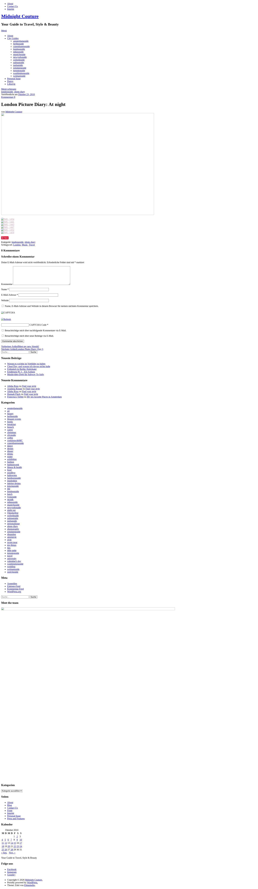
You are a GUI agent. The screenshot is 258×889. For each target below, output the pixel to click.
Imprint (10, 9)
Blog (9, 805)
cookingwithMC (15, 440)
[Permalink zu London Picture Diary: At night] (77, 214)
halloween (12, 475)
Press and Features (16, 818)
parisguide (18, 65)
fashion (10, 462)
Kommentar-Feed (15, 589)
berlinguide (18, 43)
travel (9, 556)
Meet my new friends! (20, 346)
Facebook (11, 869)
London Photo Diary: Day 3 (22, 349)
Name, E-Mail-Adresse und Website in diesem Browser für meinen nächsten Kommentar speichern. (52, 306)
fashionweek (13, 464)
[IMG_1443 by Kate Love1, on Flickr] (7, 224)
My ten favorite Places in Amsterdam (44, 397)
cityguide (11, 435)
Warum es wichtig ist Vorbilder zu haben (26, 363)
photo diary (19, 91)
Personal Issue (14, 78)
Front (9, 810)
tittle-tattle (11, 550)
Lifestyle (11, 84)
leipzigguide (13, 486)
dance (10, 446)
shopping (11, 534)
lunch (9, 494)
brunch (10, 427)
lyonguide (12, 497)
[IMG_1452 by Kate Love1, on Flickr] (7, 230)
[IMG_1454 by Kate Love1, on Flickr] (7, 219)
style (9, 539)
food (9, 470)
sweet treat (12, 542)
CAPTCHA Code (37, 325)
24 (21, 846)
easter (10, 456)
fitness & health (14, 467)
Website (5, 300)
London (17, 245)
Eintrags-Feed (13, 586)
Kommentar (6, 284)
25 (3, 849)
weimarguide (19, 76)
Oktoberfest (12, 513)
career (10, 429)
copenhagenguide (21, 46)
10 (21, 839)
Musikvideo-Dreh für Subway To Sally (25, 374)
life (8, 488)
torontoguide (19, 70)
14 (12, 843)
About (10, 3)
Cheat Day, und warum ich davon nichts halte (28, 366)
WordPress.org (14, 591)
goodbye (11, 472)
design (10, 448)
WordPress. (32, 882)
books (10, 421)
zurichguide (12, 572)
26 (6, 849)
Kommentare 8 (8, 97)
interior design (14, 483)
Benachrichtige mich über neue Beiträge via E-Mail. (29, 336)
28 (12, 849)
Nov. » (12, 852)
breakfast (11, 424)
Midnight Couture (20, 16)
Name (5, 289)
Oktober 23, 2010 (26, 94)
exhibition (12, 459)
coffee (10, 438)
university (11, 558)
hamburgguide (14, 478)
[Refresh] (6, 319)
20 (9, 846)
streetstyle (11, 537)
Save (6, 238)
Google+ (11, 875)
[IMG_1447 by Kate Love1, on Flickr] (7, 227)
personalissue (13, 523)
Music (25, 245)
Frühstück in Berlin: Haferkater (22, 369)
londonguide (19, 49)
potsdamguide (19, 68)
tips (8, 548)
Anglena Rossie (14, 388)
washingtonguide (21, 73)
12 (6, 843)
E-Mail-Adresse (9, 295)
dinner (10, 451)
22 (15, 846)
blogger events (14, 419)
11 (3, 843)
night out (11, 510)
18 (3, 846)
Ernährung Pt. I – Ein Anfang (21, 372)
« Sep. (4, 852)
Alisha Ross (13, 386)
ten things (11, 545)
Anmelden (12, 583)
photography (13, 529)
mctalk (10, 499)
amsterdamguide (21, 41)
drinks (10, 454)
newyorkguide (20, 57)
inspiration (12, 480)
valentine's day (14, 561)
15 (15, 843)
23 (18, 846)
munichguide (19, 54)
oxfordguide (19, 60)
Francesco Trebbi (15, 397)
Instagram (11, 872)
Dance (10, 81)
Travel (32, 245)
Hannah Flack (13, 394)
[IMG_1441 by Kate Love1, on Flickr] (7, 222)
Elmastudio (29, 885)
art (8, 411)
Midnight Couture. (34, 880)
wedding (11, 566)
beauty (10, 413)
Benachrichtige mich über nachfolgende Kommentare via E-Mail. (35, 330)
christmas (11, 432)
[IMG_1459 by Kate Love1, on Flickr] (7, 232)
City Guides (13, 38)
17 (21, 843)
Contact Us (12, 6)
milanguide (18, 52)
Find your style (29, 386)
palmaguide (18, 62)
